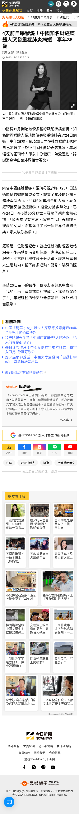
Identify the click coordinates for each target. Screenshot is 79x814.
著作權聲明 (64, 745)
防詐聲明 (13, 745)
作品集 (64, 420)
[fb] (24, 767)
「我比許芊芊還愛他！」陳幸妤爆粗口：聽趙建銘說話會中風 (15, 662)
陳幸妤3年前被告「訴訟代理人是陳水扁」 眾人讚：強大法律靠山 (21, 702)
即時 (39, 10)
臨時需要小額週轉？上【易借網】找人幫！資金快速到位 (58, 597)
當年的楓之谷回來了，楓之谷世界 (63, 524)
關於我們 (39, 752)
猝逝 (46, 463)
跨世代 (64, 17)
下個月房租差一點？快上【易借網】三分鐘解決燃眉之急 (15, 557)
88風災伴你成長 (42, 17)
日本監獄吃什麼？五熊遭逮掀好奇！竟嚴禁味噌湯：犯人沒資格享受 (58, 702)
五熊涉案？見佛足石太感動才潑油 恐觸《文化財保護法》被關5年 (63, 555)
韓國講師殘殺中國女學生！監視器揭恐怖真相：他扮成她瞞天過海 (15, 629)
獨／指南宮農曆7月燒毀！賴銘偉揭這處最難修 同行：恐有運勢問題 (39, 524)
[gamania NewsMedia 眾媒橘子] (39, 783)
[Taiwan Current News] (51, 4)
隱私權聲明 (46, 745)
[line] (43, 767)
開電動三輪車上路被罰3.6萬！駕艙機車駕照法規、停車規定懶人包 (39, 660)
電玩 (59, 10)
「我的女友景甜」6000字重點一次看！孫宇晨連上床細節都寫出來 (15, 524)
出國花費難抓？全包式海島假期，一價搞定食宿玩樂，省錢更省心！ (63, 629)
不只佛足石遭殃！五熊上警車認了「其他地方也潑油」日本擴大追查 (21, 597)
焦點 (29, 10)
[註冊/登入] (74, 4)
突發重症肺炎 (66, 463)
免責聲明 (29, 745)
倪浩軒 (12, 52)
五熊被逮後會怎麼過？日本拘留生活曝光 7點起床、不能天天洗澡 (39, 555)
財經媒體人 (28, 463)
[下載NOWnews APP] (58, 4)
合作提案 (55, 752)
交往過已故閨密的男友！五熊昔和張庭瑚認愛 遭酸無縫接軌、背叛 (39, 629)
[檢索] (66, 4)
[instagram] (34, 767)
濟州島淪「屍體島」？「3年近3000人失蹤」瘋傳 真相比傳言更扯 (63, 660)
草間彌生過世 (12, 10)
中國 (9, 463)
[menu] (75, 10)
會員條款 (24, 752)
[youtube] (53, 767)
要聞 (49, 10)
